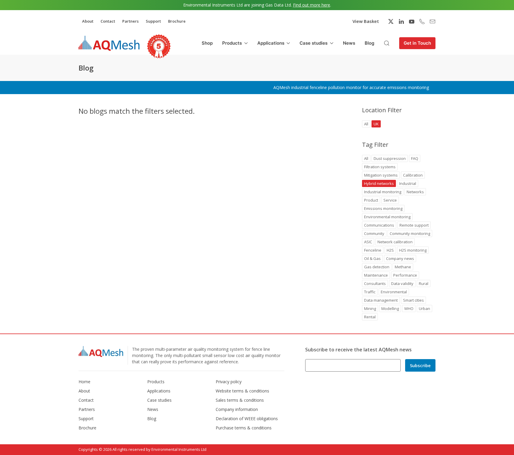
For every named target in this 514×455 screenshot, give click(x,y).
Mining (370, 308)
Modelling (390, 308)
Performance (405, 275)
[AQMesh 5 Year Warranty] (159, 46)
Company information (237, 409)
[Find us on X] (391, 21)
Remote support (414, 225)
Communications (379, 225)
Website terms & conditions (242, 391)
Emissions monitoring (383, 208)
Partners (130, 21)
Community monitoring (410, 233)
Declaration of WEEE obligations (247, 418)
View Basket (365, 21)
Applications (158, 391)
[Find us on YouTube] (412, 21)
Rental (370, 317)
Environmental (394, 291)
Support (153, 21)
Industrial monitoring (382, 191)
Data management (381, 300)
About (87, 21)
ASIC (368, 241)
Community (374, 233)
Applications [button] (270, 43)
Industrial (407, 183)
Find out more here (311, 5)
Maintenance (376, 275)
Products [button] (232, 43)
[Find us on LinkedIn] (401, 21)
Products (155, 381)
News (349, 43)
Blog (369, 43)
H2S (390, 250)
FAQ (414, 158)
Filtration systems (380, 166)
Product (371, 200)
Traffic (369, 291)
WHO (408, 308)
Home (84, 381)
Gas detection (376, 266)
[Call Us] (422, 21)
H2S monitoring (413, 250)
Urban (424, 308)
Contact (108, 21)
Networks (415, 191)
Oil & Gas (372, 258)
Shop (207, 43)
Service (390, 200)
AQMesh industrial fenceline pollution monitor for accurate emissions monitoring (351, 87)
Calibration (413, 175)
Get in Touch (417, 43)
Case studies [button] (313, 43)
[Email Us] (432, 21)
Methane (403, 266)
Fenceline (372, 250)
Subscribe (420, 365)
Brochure (177, 21)
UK (376, 124)
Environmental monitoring (387, 216)
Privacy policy (229, 381)
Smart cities (413, 300)
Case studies (159, 400)
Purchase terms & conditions (244, 428)
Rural (423, 283)
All (366, 124)
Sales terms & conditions (240, 400)
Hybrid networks (379, 183)
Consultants (375, 283)
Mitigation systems (381, 175)
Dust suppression (390, 158)
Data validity (402, 283)
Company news (400, 258)
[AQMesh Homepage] (109, 43)
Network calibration (395, 241)
